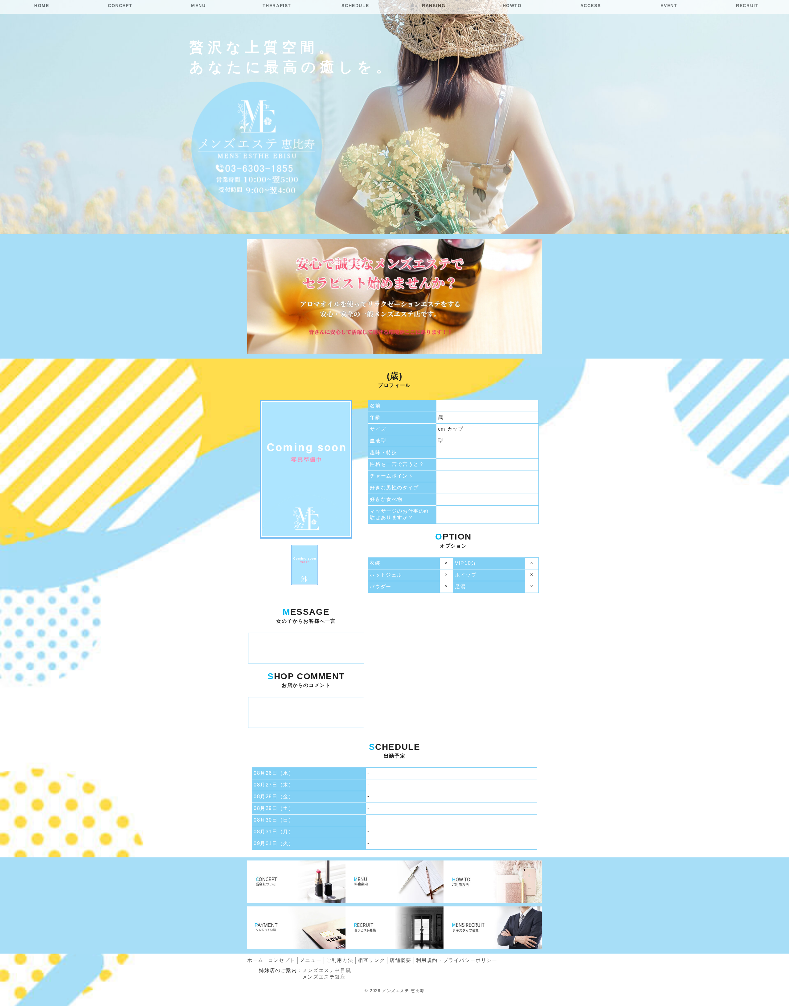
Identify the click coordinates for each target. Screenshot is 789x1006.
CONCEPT (120, 5)
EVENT (668, 5)
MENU (198, 5)
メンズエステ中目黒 (326, 970)
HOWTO (512, 5)
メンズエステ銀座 (324, 976)
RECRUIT (747, 5)
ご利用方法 (339, 960)
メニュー (310, 960)
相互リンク (371, 960)
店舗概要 (400, 960)
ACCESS (590, 5)
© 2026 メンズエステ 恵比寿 (394, 990)
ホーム (255, 960)
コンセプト (281, 960)
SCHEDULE (355, 5)
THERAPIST (277, 5)
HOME (41, 5)
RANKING (433, 5)
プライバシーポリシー (456, 960)
